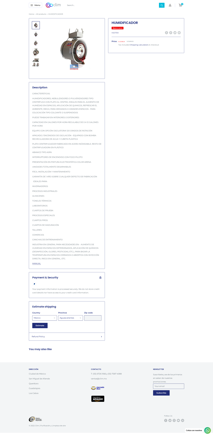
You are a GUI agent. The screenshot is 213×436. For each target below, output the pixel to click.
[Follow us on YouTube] (178, 420)
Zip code (88, 313)
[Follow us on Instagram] (174, 420)
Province (62, 313)
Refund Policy (38, 336)
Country (36, 313)
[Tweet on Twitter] (175, 32)
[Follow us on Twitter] (170, 420)
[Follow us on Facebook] (165, 420)
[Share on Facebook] (166, 32)
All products (41, 14)
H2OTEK (115, 33)
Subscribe (161, 393)
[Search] (162, 5)
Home (31, 14)
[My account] (170, 5)
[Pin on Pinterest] (170, 32)
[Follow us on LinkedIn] (182, 420)
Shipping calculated (139, 45)
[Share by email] (179, 32)
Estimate (40, 325)
